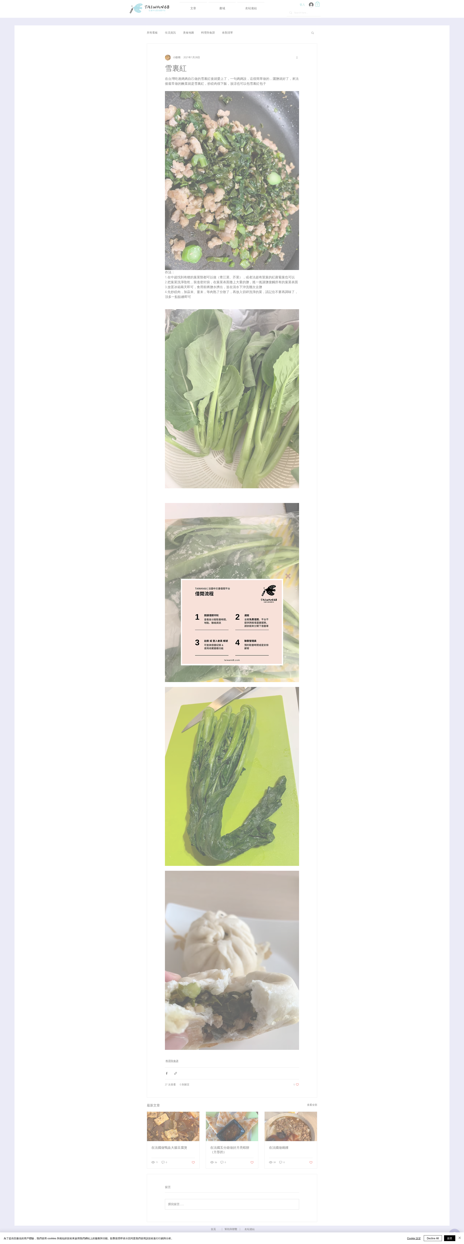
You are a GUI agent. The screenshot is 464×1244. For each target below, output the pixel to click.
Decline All (433, 1238)
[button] (288, 576)
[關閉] (459, 1238)
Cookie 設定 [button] (414, 1238)
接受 (449, 1238)
